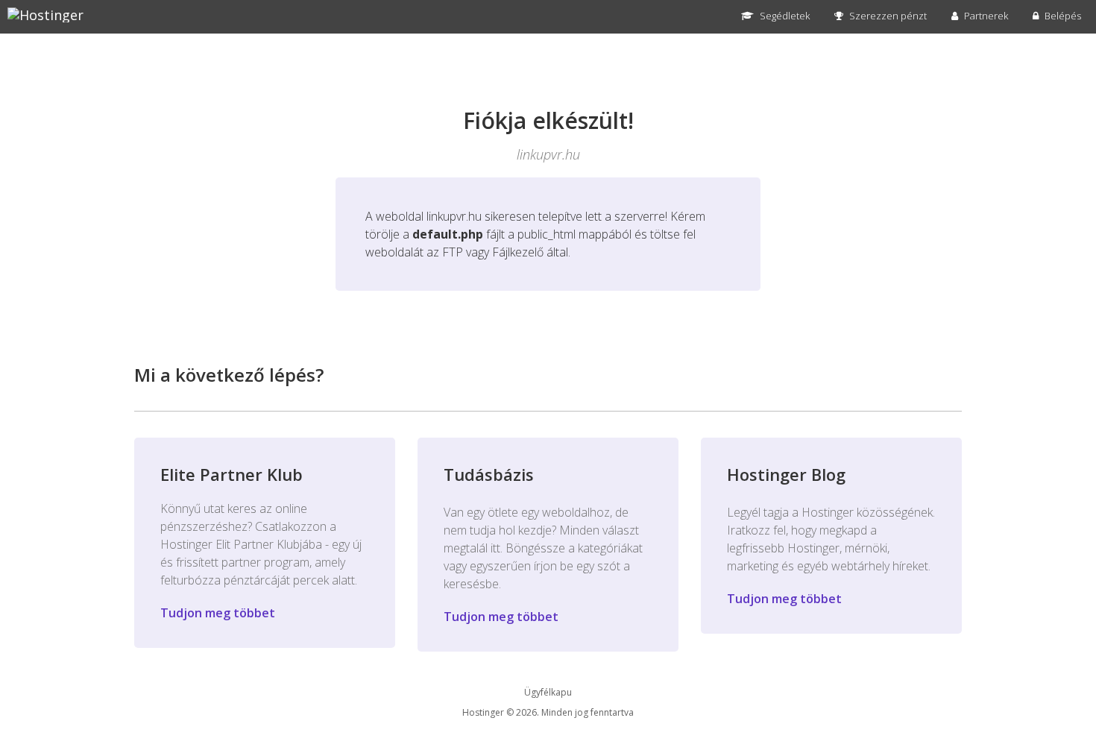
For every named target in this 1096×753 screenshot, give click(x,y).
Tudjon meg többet (217, 613)
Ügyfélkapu (548, 692)
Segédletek (784, 15)
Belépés (1061, 15)
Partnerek (985, 15)
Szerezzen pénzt (887, 15)
